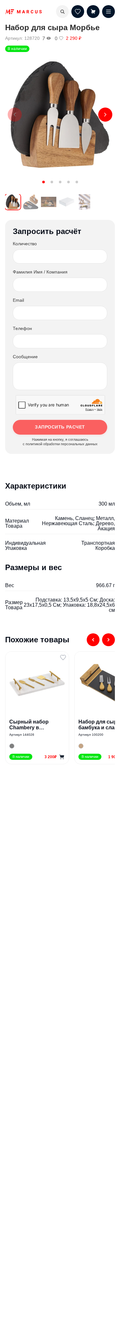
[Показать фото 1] (43, 182)
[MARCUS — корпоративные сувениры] (23, 11)
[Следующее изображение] (105, 115)
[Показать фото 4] (68, 182)
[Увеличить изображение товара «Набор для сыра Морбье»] (60, 115)
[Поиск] (62, 11)
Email (18, 300)
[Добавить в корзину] (62, 757)
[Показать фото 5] (77, 182)
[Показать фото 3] (60, 182)
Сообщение (25, 356)
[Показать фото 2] (52, 182)
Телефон (22, 328)
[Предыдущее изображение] (15, 115)
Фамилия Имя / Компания (40, 271)
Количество (25, 243)
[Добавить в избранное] (63, 657)
